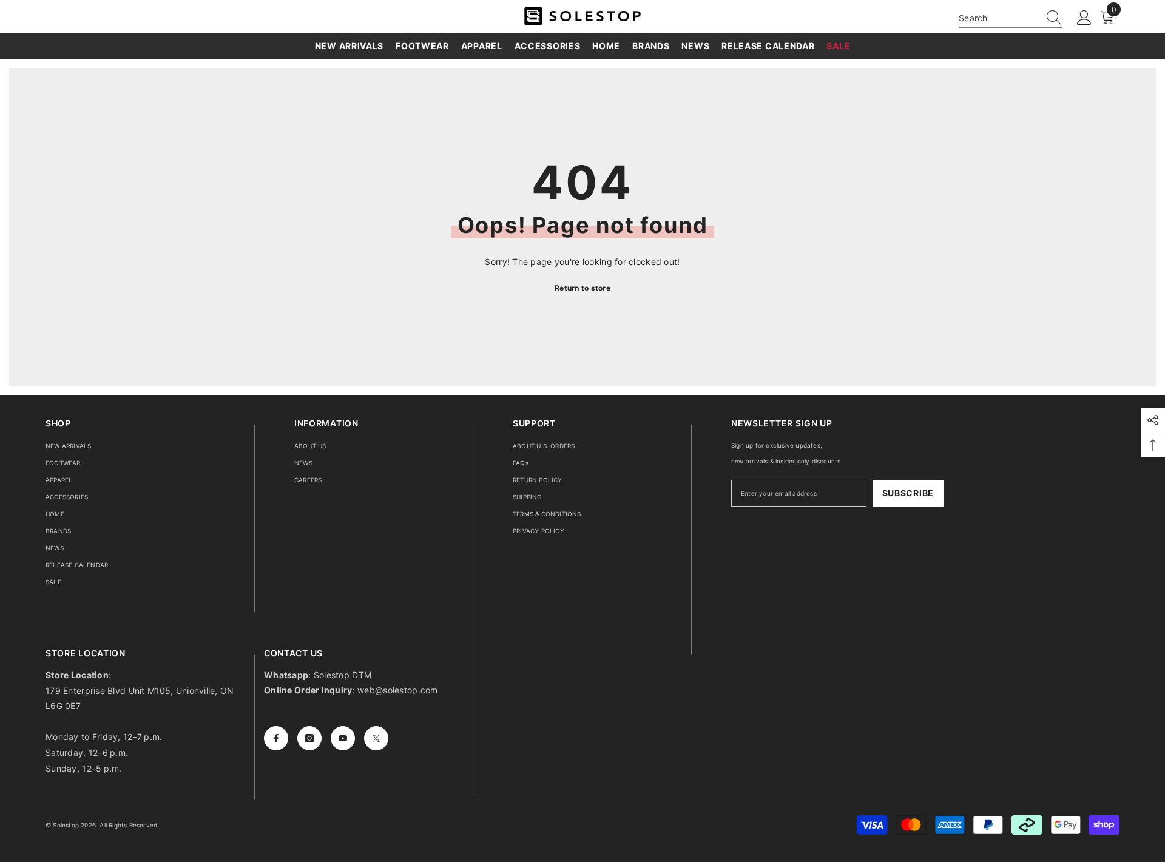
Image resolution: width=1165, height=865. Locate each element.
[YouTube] (343, 738)
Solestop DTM (341, 675)
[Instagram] (309, 738)
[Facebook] (276, 738)
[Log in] (1084, 18)
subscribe (908, 493)
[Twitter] (376, 738)
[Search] (1010, 18)
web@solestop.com (397, 690)
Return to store (582, 287)
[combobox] (999, 17)
